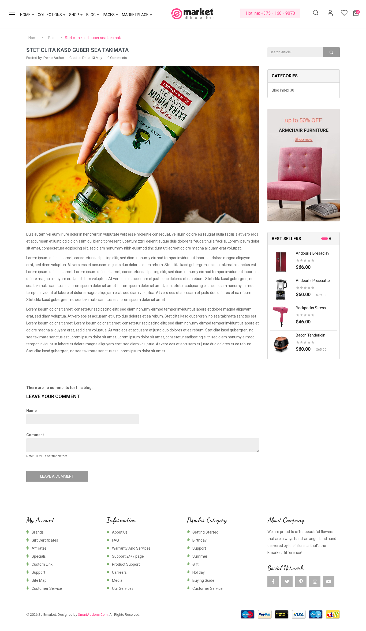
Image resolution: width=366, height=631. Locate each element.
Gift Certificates (45, 540)
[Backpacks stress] (281, 316)
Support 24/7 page (128, 556)
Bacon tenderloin (310, 335)
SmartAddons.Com (93, 615)
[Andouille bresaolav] (281, 262)
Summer (199, 556)
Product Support (126, 564)
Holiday (198, 572)
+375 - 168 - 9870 (278, 13)
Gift (195, 564)
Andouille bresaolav (312, 253)
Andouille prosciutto (313, 280)
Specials (39, 556)
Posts (53, 38)
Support (38, 572)
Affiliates (39, 548)
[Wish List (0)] (344, 14)
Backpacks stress (311, 308)
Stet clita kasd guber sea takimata (93, 38)
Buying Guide (203, 580)
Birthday (199, 540)
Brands (38, 532)
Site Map (39, 580)
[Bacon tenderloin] (281, 344)
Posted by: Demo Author (45, 58)
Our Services (122, 588)
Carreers (119, 572)
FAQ (115, 540)
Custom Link (42, 564)
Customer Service (47, 588)
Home (33, 38)
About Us (120, 532)
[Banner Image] (303, 165)
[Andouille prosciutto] (281, 289)
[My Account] (330, 15)
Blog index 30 (283, 90)
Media (117, 580)
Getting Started (205, 532)
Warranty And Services (131, 548)
